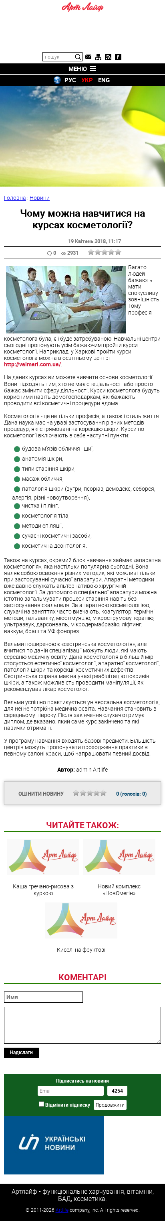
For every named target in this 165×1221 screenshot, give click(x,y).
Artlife (62, 1210)
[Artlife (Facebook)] (118, 57)
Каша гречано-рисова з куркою (43, 889)
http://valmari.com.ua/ (32, 364)
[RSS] (108, 57)
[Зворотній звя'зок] (88, 57)
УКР (87, 80)
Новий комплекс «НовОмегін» (119, 889)
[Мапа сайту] (98, 57)
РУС (70, 80)
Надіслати (21, 1052)
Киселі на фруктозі (81, 949)
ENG (104, 80)
